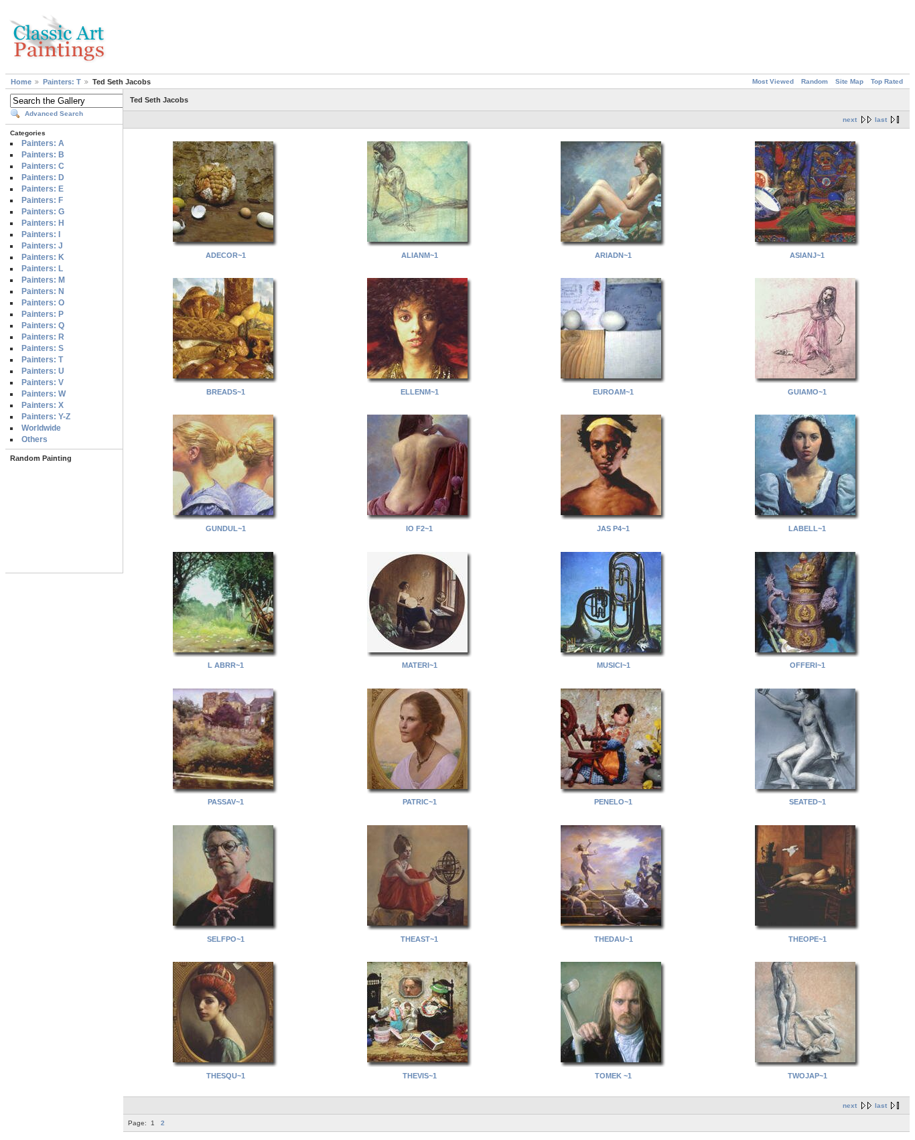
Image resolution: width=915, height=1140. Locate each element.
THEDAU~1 (613, 939)
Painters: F (42, 200)
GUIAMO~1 (807, 392)
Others (34, 439)
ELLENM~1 (420, 392)
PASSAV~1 (226, 802)
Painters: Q (42, 325)
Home (21, 82)
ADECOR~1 (226, 255)
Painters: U (42, 371)
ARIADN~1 (613, 255)
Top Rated (887, 81)
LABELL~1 (807, 528)
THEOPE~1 (807, 939)
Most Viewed (773, 81)
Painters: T (62, 82)
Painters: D (42, 177)
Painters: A (42, 143)
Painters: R (42, 337)
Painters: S (42, 348)
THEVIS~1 (420, 1076)
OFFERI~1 (807, 665)
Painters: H (42, 223)
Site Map (849, 81)
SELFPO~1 (225, 939)
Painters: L (42, 268)
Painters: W (43, 394)
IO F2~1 (419, 528)
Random (814, 81)
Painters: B (42, 154)
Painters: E (42, 189)
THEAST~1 (419, 939)
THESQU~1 (225, 1076)
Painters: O (42, 302)
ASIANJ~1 (807, 255)
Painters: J (42, 246)
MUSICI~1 (613, 665)
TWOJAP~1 (807, 1076)
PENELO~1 (613, 802)
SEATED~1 (807, 802)
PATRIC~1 (420, 802)
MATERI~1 (419, 665)
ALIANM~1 (419, 255)
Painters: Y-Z (45, 416)
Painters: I (40, 234)
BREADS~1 (225, 392)
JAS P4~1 (613, 528)
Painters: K (42, 257)
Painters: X (42, 405)
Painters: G (42, 211)
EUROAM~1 (613, 392)
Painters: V (42, 382)
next (850, 119)
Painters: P (42, 314)
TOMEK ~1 (613, 1076)
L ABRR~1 (226, 665)
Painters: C (42, 166)
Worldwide (41, 428)
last (881, 119)
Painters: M (43, 280)
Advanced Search (54, 113)
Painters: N (42, 291)
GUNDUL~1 (226, 528)
